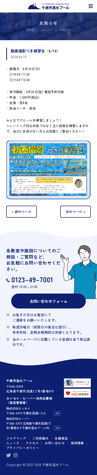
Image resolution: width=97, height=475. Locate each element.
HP (57, 413)
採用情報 (77, 443)
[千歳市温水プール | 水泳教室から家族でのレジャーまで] (48, 6)
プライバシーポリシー (22, 447)
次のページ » (75, 211)
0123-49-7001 (32, 279)
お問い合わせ (55, 443)
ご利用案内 (40, 438)
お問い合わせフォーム (49, 301)
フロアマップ (16, 438)
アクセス (32, 443)
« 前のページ (21, 211)
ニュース (12, 443)
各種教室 (61, 438)
